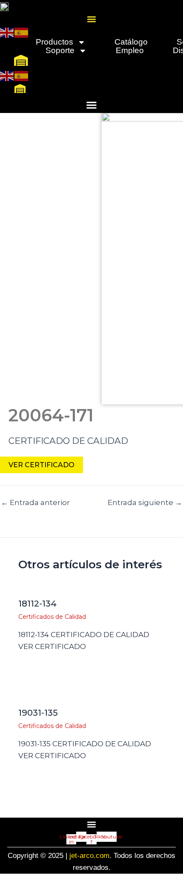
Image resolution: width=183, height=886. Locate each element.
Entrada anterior (35, 502)
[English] (7, 32)
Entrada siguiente (145, 502)
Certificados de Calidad (52, 617)
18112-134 (37, 603)
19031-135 (38, 713)
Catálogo (131, 42)
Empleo (130, 50)
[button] (92, 19)
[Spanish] (21, 32)
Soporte (60, 50)
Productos (54, 42)
